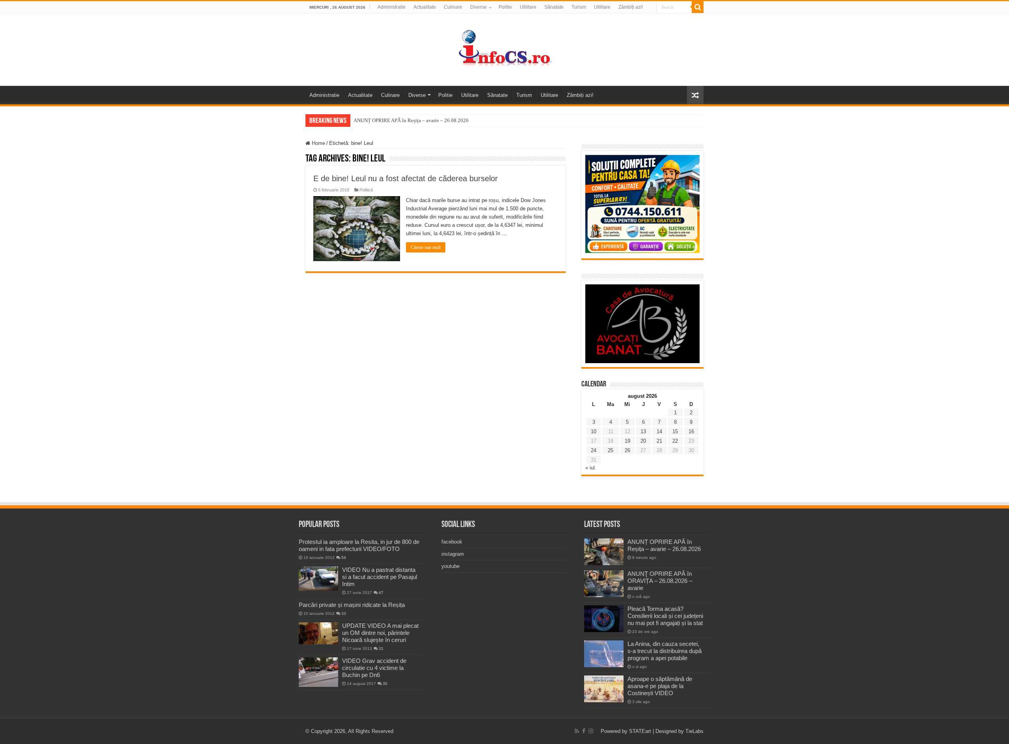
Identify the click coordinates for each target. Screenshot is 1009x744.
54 (343, 557)
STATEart (640, 731)
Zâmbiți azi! (630, 7)
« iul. (590, 468)
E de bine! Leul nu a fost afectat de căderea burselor (405, 178)
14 (659, 431)
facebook (451, 542)
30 (385, 683)
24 (593, 450)
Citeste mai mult (426, 247)
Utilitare (528, 7)
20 (643, 441)
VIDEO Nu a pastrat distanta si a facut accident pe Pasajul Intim (379, 576)
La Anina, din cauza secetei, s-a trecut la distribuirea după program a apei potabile (664, 650)
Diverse (478, 7)
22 (675, 441)
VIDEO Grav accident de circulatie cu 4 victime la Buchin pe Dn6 (374, 667)
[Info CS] (504, 48)
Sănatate (554, 7)
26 (627, 450)
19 (627, 441)
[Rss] (577, 731)
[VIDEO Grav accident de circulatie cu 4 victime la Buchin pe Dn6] (318, 672)
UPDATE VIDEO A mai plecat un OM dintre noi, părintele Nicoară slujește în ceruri (380, 632)
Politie (505, 7)
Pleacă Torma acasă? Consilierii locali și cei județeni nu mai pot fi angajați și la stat (665, 615)
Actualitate (424, 7)
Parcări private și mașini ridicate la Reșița (352, 604)
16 (691, 431)
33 (343, 613)
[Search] (698, 7)
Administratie (392, 7)
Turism (579, 7)
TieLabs (694, 731)
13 (643, 431)
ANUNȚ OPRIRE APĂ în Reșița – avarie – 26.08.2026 (411, 120)
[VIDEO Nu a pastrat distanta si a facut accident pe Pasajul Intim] (318, 578)
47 (381, 592)
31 (381, 648)
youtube (450, 566)
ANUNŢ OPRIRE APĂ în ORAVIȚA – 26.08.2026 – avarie (659, 580)
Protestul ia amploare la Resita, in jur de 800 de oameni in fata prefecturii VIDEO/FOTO (359, 545)
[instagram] (591, 731)
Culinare (453, 7)
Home (317, 143)
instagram (452, 554)
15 (675, 431)
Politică (366, 189)
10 (593, 431)
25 (610, 450)
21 (659, 441)
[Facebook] (583, 731)
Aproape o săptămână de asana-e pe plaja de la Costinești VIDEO (659, 685)
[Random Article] (695, 95)
